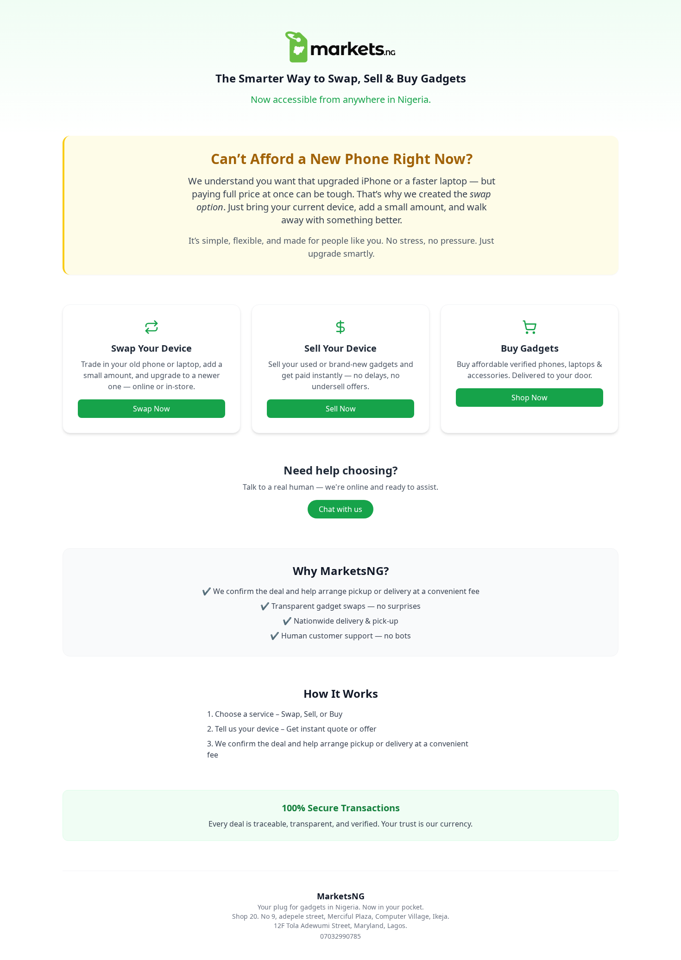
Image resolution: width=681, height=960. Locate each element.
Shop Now (529, 397)
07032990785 (340, 936)
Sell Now (341, 409)
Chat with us (340, 509)
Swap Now (151, 409)
